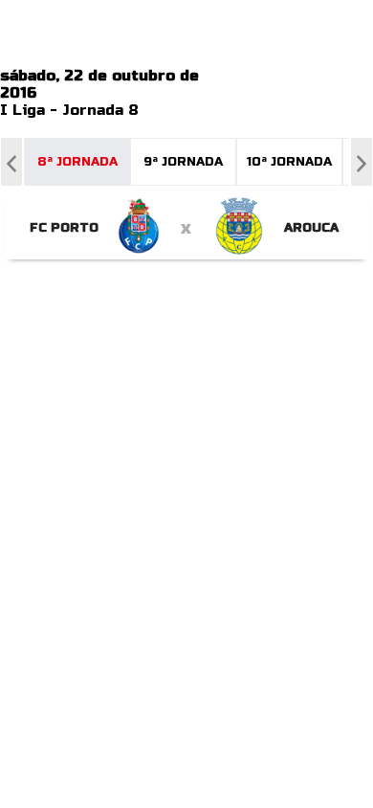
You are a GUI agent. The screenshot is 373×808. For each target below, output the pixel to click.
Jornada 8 (100, 110)
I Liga (22, 110)
